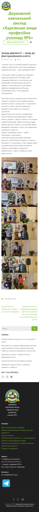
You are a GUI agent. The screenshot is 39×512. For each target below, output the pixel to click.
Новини (13, 299)
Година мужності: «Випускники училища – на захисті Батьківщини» (10, 309)
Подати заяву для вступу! (16, 42)
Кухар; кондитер (7, 435)
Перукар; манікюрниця (9, 448)
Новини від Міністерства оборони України (16, 361)
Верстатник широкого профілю (12, 427)
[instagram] (7, 377)
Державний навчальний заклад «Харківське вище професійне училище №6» (19, 25)
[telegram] (11, 377)
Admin (19, 59)
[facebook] (2, 377)
